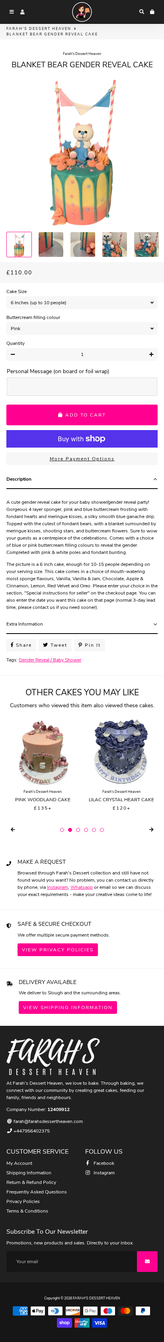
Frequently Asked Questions (36, 1192)
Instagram (57, 887)
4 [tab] (86, 830)
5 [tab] (94, 830)
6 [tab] (102, 830)
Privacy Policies (23, 1201)
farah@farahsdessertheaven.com (47, 1121)
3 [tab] (78, 830)
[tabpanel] (82, 552)
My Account (19, 1163)
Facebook (103, 1163)
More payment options (82, 459)
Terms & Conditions (27, 1211)
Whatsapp (81, 887)
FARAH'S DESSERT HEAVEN (38, 28)
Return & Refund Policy (31, 1182)
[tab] (82, 479)
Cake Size (16, 291)
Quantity (15, 343)
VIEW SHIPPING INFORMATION (68, 1007)
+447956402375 (31, 1131)
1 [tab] (62, 830)
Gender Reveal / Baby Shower (50, 660)
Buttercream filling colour (33, 317)
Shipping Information (28, 1173)
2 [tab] (70, 830)
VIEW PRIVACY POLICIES (58, 950)
